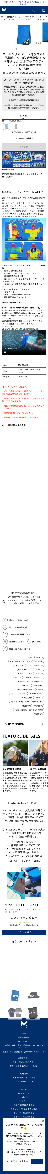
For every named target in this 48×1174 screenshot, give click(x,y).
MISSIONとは (24, 1041)
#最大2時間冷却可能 (25, 689)
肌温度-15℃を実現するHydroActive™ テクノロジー (24, 1052)
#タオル (39, 673)
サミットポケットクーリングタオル (30, 19)
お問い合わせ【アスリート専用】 (24, 1065)
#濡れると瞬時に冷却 (20, 701)
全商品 (10, 16)
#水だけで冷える (18, 693)
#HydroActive (36, 657)
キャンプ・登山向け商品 (24, 1112)
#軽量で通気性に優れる (24, 709)
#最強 (40, 689)
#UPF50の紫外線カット (20, 661)
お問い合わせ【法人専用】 (24, 1062)
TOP (3, 16)
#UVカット (38, 661)
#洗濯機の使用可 (35, 693)
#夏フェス (26, 685)
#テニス (18, 677)
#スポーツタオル (25, 673)
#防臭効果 (38, 713)
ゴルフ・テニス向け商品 (24, 1116)
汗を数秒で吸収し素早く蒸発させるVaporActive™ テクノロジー (24, 1046)
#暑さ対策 (38, 685)
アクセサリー (24, 1101)
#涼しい (39, 697)
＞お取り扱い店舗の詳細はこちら (24, 100)
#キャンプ (18, 665)
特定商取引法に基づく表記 (24, 1077)
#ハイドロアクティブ (34, 677)
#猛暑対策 (26, 705)
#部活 (40, 709)
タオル (24, 1089)
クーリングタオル (22, 16)
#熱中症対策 (37, 701)
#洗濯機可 (28, 697)
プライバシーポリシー (24, 1081)
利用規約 (24, 1073)
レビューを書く (24, 932)
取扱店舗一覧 (24, 1037)
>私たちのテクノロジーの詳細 (24, 861)
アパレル (24, 1097)
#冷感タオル (37, 681)
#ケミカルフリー (25, 669)
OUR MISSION (14, 724)
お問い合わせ (24, 1058)
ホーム (24, 1033)
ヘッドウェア (24, 1093)
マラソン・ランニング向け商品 (24, 1109)
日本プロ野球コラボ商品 (24, 1105)
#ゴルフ (39, 669)
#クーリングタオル (34, 665)
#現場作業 (38, 705)
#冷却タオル (23, 681)
